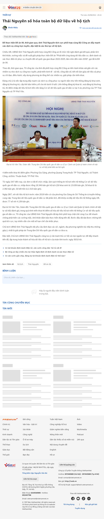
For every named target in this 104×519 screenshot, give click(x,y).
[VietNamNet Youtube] (78, 499)
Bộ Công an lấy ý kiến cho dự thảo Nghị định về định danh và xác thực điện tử (39, 252)
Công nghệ (27, 434)
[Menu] (4, 7)
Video (79, 424)
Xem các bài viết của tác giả (91, 28)
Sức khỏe (26, 429)
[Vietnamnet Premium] (10, 420)
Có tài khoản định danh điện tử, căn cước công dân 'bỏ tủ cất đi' (33, 248)
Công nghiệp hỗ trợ (58, 424)
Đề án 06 (47, 264)
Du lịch (26, 444)
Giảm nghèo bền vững (59, 429)
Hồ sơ (52, 455)
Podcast (80, 434)
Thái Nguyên (33, 264)
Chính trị (6, 424)
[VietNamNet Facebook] (73, 499)
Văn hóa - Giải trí (30, 424)
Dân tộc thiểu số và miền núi (62, 439)
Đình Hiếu (13, 27)
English (53, 449)
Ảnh (78, 419)
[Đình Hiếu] (5, 28)
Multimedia (82, 429)
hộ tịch (20, 264)
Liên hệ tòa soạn (30, 479)
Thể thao (6, 444)
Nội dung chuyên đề (58, 444)
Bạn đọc (26, 455)
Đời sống (26, 419)
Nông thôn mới (56, 434)
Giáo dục (6, 449)
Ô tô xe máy (28, 439)
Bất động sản (28, 449)
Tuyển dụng (80, 508)
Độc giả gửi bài (91, 504)
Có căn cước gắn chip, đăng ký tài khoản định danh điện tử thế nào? (35, 256)
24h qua (80, 439)
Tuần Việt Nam (56, 419)
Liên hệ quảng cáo (67, 465)
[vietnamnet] (13, 8)
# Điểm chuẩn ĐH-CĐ (32, 7)
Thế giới (6, 455)
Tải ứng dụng (68, 504)
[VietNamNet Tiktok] (83, 499)
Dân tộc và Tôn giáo (11, 439)
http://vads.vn (71, 481)
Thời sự (7, 15)
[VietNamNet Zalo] (89, 499)
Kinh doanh (7, 434)
